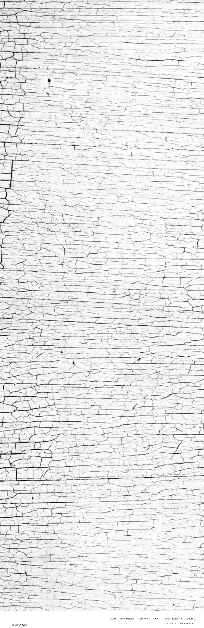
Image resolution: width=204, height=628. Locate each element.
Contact (189, 618)
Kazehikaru (143, 618)
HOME (113, 618)
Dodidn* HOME (127, 618)
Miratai (155, 618)
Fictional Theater (170, 618)
